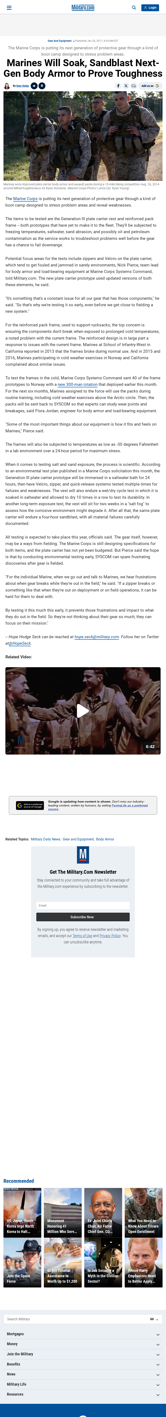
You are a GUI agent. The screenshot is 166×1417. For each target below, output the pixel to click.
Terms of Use (82, 935)
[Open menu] (9, 7)
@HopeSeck (20, 643)
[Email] (133, 85)
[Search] (134, 7)
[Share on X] (126, 85)
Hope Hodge (22, 85)
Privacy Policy (110, 935)
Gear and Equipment (60, 40)
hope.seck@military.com (97, 636)
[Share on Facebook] (118, 85)
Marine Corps (25, 198)
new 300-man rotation (77, 384)
